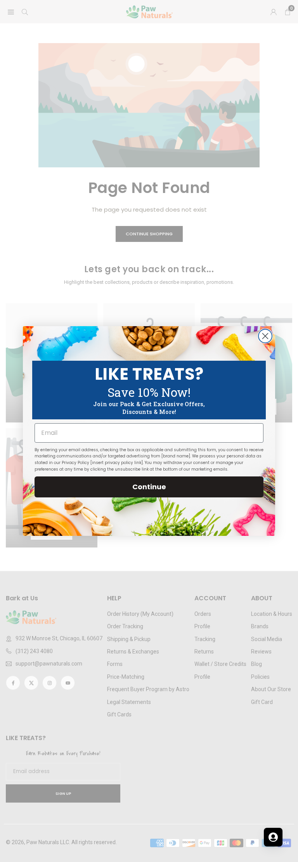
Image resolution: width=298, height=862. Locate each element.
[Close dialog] (265, 336)
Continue (149, 487)
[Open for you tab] (273, 837)
